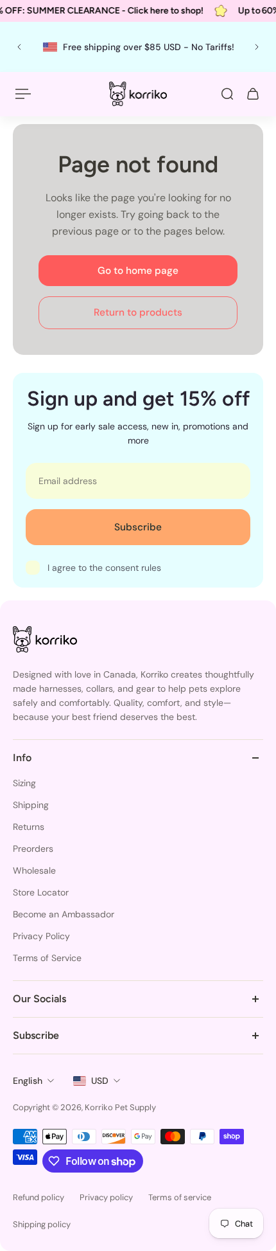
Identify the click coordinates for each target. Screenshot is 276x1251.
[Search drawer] (227, 94)
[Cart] (253, 94)
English (27, 1080)
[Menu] (23, 94)
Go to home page (138, 270)
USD (99, 1080)
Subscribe (138, 527)
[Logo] (138, 93)
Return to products (138, 312)
